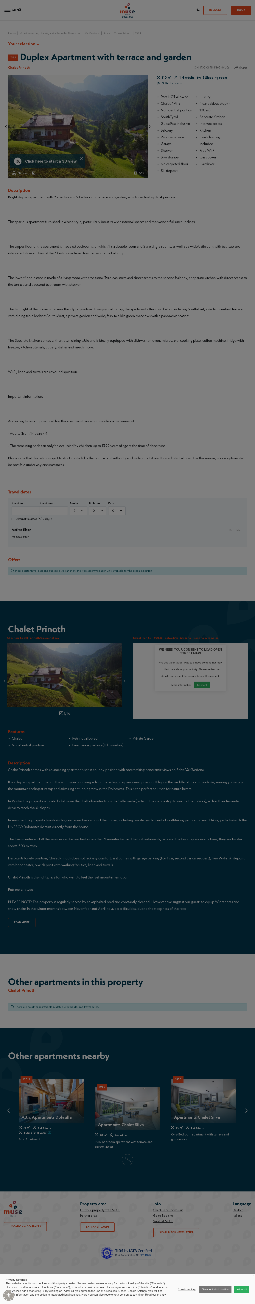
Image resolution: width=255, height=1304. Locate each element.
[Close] (12, 1291)
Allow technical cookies (215, 1289)
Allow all (242, 1289)
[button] (8, 1295)
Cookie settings (187, 1289)
